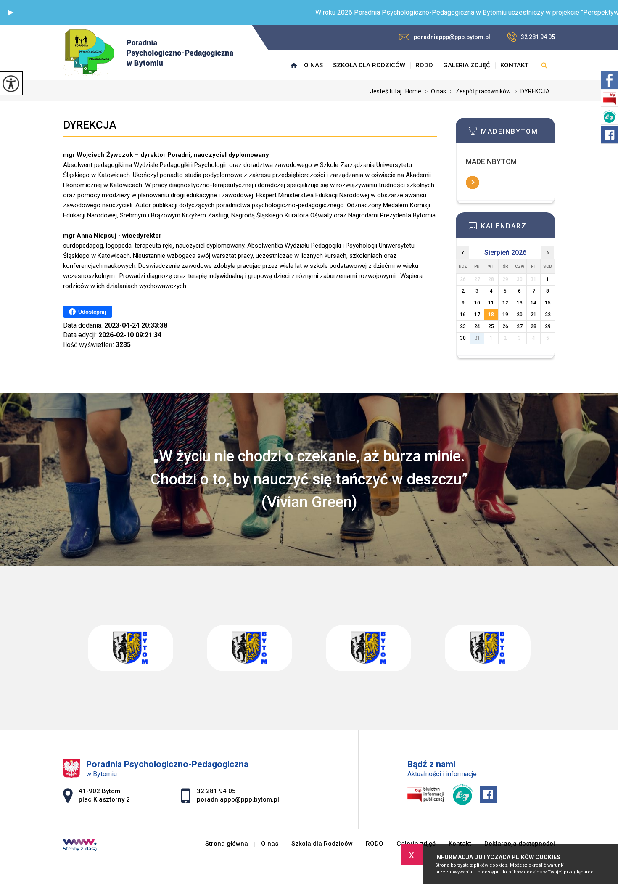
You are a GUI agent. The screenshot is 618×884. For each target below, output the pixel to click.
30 (463, 338)
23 (463, 326)
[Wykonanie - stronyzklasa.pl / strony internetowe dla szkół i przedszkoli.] (80, 846)
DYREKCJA (89, 125)
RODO (424, 65)
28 (533, 326)
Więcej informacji (472, 182)
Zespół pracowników (480, 91)
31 (477, 338)
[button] (10, 12)
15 (548, 303)
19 (505, 315)
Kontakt (514, 65)
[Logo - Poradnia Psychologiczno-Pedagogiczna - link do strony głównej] (148, 52)
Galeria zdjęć (466, 65)
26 (505, 326)
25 (491, 326)
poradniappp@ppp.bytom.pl (452, 37)
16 (463, 315)
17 (477, 315)
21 (533, 315)
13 (520, 303)
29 (548, 326)
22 (548, 315)
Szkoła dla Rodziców (369, 65)
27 (520, 326)
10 (477, 303)
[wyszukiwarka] (544, 65)
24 (477, 326)
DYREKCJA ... (534, 91)
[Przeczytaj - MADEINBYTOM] (518, 133)
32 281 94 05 (538, 37)
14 (533, 303)
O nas (313, 65)
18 (491, 315)
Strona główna (294, 65)
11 (491, 303)
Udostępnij (92, 312)
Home (413, 91)
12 (505, 303)
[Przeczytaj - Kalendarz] (518, 228)
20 (520, 315)
